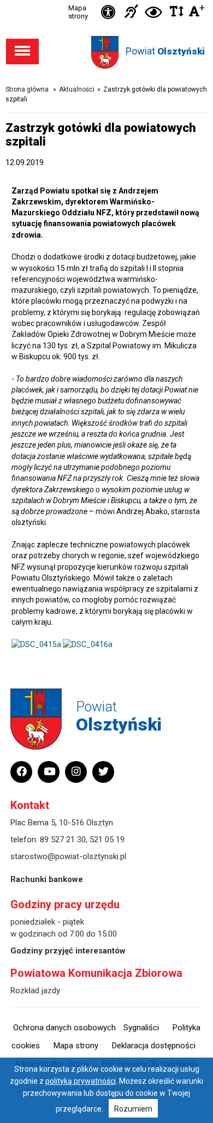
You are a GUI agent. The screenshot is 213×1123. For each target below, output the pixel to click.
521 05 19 (107, 839)
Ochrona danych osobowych (64, 1028)
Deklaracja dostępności (154, 1045)
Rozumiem (133, 1108)
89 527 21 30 (63, 839)
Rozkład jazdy (35, 990)
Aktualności (76, 89)
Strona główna (27, 89)
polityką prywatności (80, 1081)
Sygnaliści (141, 1028)
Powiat (165, 51)
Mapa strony (78, 12)
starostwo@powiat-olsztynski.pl (68, 856)
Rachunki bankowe (46, 879)
